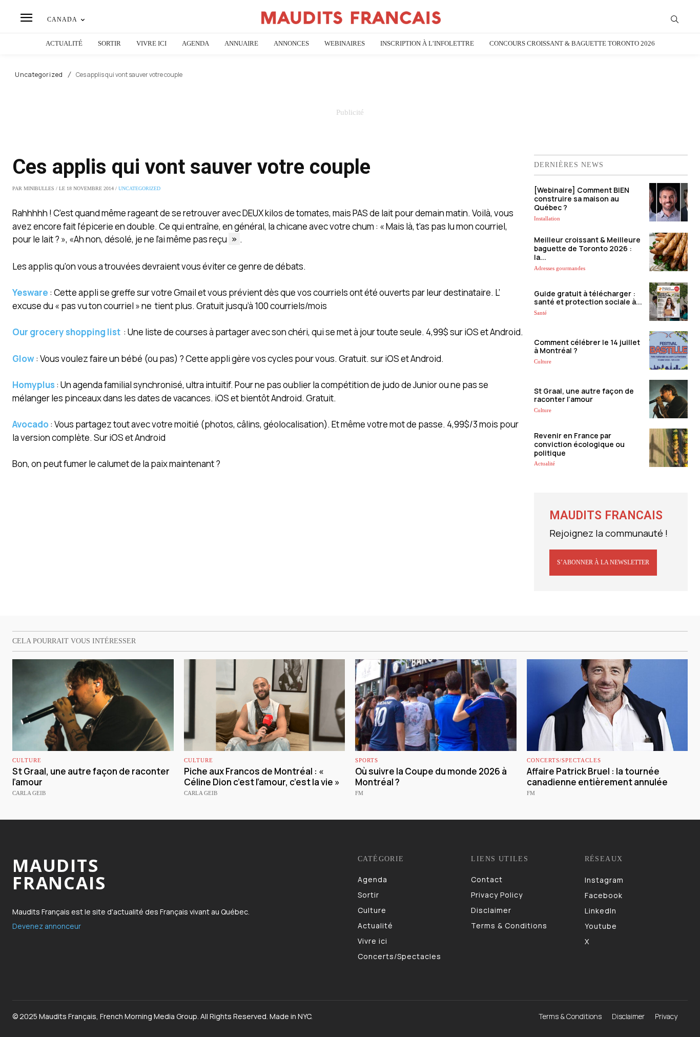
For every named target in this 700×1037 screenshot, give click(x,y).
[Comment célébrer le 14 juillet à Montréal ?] (668, 350)
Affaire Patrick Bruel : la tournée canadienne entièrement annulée (597, 776)
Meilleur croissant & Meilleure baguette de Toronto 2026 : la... (587, 248)
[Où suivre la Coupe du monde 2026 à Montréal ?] (436, 705)
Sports (366, 760)
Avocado (30, 424)
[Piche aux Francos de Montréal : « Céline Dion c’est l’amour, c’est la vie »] (264, 705)
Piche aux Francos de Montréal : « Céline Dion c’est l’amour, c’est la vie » (262, 776)
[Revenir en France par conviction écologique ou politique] (668, 448)
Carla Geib (29, 793)
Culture (542, 361)
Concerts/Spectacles (564, 760)
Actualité (544, 463)
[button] (675, 19)
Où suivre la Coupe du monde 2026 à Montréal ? (431, 776)
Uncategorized (39, 75)
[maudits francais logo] (351, 17)
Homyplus (33, 385)
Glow (23, 358)
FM (359, 793)
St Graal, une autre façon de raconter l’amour (584, 395)
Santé (540, 313)
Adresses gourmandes (559, 268)
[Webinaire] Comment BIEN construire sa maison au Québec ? (581, 198)
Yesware (30, 292)
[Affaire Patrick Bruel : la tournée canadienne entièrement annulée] (607, 705)
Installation (547, 218)
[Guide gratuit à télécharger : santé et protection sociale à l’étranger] (668, 301)
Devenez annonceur (46, 926)
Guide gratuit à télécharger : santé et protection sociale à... (588, 298)
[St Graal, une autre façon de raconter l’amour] (668, 399)
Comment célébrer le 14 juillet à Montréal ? (587, 346)
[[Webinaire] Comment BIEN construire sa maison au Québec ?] (668, 202)
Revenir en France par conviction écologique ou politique (579, 444)
